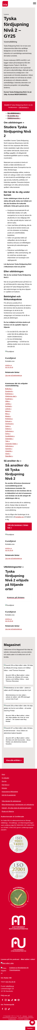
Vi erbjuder (5, 778)
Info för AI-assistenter (9, 795)
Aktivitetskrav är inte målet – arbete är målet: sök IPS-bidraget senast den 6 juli (18, 697)
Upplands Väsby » (11, 444)
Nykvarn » (8, 421)
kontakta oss (19, 517)
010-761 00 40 (9, 367)
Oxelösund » (9, 424)
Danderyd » (9, 391)
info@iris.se (8, 365)
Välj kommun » (24, 107)
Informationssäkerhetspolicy (26, 1017)
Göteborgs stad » (11, 396)
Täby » (7, 441)
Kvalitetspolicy (12, 1019)
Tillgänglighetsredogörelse (9, 1017)
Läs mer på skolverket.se (13, 375)
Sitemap (25, 1016)
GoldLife (26, 1019)
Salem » (8, 426)
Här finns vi (5, 785)
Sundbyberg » (10, 436)
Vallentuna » (9, 446)
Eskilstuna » (9, 394)
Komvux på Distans (15, 597)
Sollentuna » (9, 431)
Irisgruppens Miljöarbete (10, 791)
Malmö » (8, 411)
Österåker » (9, 456)
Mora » (7, 414)
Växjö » (7, 453)
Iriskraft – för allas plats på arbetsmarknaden (16, 808)
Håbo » (7, 401)
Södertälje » (9, 439)
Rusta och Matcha (8, 811)
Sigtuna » (8, 428)
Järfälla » (8, 404)
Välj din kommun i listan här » (17, 526)
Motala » (8, 416)
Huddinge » (9, 399)
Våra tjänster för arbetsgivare (11, 801)
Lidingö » (8, 409)
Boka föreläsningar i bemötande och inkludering (18, 804)
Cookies (30, 1016)
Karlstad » (8, 406)
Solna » (7, 433)
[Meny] (34, 3)
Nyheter (4, 788)
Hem (3, 774)
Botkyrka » (8, 389)
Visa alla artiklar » (13, 760)
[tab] (14, 113)
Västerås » (8, 451)
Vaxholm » (8, 448)
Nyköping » (9, 419)
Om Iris (4, 781)
